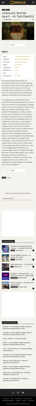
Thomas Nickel (19, 250)
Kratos (5, 338)
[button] (33, 2)
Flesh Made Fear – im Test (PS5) (22, 264)
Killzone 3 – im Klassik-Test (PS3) (17, 338)
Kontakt (24, 400)
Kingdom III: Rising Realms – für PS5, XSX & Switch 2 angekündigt (22, 274)
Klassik (12, 250)
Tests (3, 9)
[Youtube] (23, 392)
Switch (7, 9)
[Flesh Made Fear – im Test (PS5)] (5, 267)
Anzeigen (18, 400)
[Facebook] (13, 392)
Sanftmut (5, 378)
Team (12, 398)
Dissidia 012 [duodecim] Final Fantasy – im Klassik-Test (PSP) (21, 247)
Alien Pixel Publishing (22, 59)
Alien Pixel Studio (20, 62)
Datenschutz (18, 398)
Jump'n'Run (18, 65)
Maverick (5, 360)
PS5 (12, 266)
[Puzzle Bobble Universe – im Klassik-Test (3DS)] (5, 258)
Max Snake (6, 332)
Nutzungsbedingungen (8, 400)
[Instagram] (18, 392)
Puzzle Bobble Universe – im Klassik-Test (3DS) (21, 256)
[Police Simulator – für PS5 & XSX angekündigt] (5, 285)
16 (16, 73)
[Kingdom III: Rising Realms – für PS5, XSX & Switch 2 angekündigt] (5, 276)
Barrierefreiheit (28, 398)
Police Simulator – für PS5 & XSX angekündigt (22, 284)
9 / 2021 (17, 76)
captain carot (6, 372)
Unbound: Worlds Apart (22, 56)
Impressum (6, 398)
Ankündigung (14, 277)
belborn (5, 342)
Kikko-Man (6, 326)
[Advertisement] (18, 224)
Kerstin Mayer (19, 259)
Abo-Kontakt (31, 400)
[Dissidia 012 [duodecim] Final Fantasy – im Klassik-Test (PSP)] (5, 249)
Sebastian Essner (22, 277)
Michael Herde (18, 266)
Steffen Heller (7, 19)
